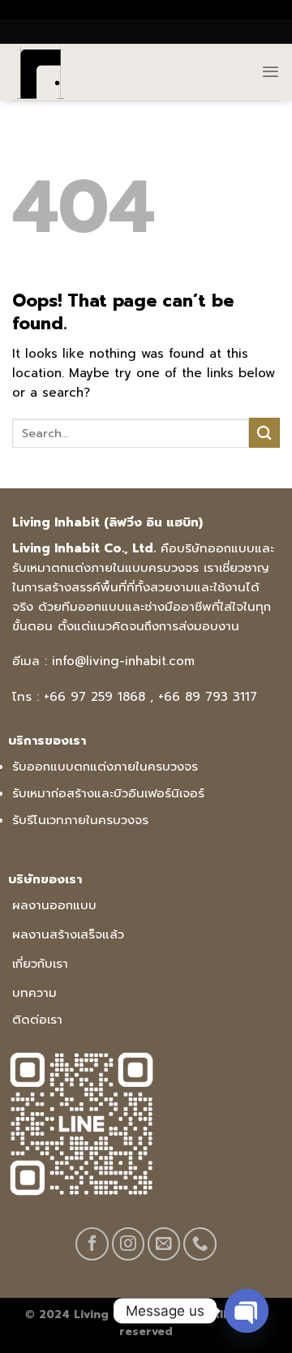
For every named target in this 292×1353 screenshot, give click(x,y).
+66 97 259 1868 (94, 697)
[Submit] (264, 433)
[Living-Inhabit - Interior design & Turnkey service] (55, 72)
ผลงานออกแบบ (54, 905)
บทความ (34, 993)
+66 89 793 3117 (207, 697)
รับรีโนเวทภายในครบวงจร (80, 820)
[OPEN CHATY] (246, 1311)
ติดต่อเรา (37, 1020)
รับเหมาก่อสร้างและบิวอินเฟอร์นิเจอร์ (108, 793)
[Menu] (270, 72)
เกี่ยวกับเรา (40, 964)
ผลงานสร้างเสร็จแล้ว (68, 934)
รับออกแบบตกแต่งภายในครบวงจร (105, 766)
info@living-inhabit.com (123, 661)
